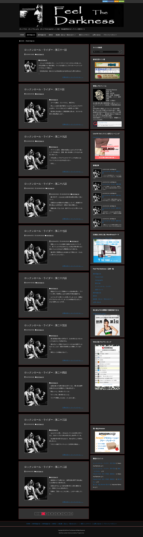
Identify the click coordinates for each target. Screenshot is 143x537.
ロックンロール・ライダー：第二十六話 (45, 278)
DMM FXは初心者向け (99, 314)
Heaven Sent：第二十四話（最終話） (104, 474)
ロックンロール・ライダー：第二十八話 (45, 183)
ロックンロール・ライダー (103, 286)
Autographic (99, 280)
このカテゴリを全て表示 (107, 384)
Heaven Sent (99, 277)
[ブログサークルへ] (107, 124)
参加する (117, 385)
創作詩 (95, 296)
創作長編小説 (40, 54)
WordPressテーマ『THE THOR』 (103, 238)
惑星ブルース (99, 289)
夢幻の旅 (97, 283)
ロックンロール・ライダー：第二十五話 (45, 325)
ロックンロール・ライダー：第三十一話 (45, 49)
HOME (22, 41)
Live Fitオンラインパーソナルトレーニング (106, 137)
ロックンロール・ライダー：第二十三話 (45, 419)
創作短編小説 (97, 293)
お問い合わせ (97, 302)
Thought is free (80, 533)
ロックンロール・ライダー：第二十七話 (45, 230)
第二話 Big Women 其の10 (101, 484)
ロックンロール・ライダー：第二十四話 (45, 372)
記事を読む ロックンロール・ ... (72, 77)
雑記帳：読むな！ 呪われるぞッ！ (103, 299)
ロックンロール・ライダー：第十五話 (104, 463)
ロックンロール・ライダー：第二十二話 (45, 466)
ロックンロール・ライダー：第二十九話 (45, 136)
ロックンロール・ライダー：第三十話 (44, 89)
